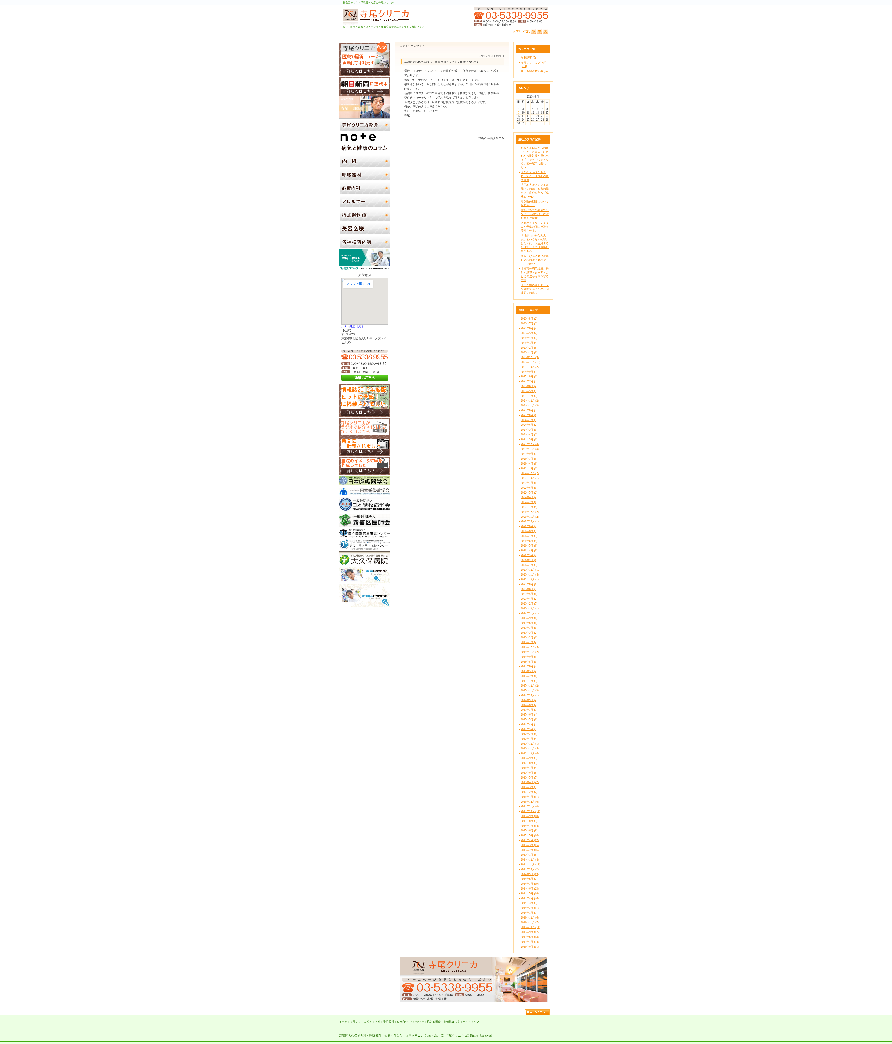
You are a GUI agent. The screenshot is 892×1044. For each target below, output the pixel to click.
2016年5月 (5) (529, 777)
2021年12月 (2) (530, 512)
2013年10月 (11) (530, 927)
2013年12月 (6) (530, 917)
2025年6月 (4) (529, 386)
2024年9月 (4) (529, 410)
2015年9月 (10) (530, 816)
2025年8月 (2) (529, 376)
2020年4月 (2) (529, 598)
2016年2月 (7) (529, 792)
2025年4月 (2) (529, 396)
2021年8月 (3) (529, 531)
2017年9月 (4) (529, 700)
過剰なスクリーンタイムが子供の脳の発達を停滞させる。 (535, 226)
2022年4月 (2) (529, 497)
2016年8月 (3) (529, 763)
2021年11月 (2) (530, 516)
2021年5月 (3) (529, 545)
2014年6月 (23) (530, 888)
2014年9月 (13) (530, 874)
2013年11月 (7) (530, 922)
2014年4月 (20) (530, 898)
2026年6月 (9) (529, 328)
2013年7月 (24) (530, 941)
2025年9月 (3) (529, 371)
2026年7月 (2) (529, 323)
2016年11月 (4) (530, 748)
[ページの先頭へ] (539, 1012)
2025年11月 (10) (530, 362)
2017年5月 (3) (529, 719)
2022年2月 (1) (529, 502)
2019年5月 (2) (529, 632)
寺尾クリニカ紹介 (361, 1021)
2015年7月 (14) (530, 826)
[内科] (364, 166)
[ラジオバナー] (364, 435)
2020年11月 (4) (530, 574)
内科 (377, 1021)
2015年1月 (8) (529, 854)
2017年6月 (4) (529, 714)
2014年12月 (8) (530, 859)
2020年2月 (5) (529, 603)
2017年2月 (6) (529, 734)
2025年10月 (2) (530, 367)
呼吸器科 (388, 1021)
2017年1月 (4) (529, 738)
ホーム (343, 1021)
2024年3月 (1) (529, 439)
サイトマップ (471, 1021)
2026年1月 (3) (529, 352)
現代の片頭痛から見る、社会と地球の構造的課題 (535, 176)
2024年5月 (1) (529, 429)
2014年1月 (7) (529, 912)
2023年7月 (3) (529, 458)
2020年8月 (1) (529, 584)
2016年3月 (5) (529, 787)
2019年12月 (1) (530, 608)
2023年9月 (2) (529, 453)
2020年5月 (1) (529, 594)
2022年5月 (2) (529, 492)
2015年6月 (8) (529, 830)
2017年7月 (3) (529, 709)
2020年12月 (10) (530, 569)
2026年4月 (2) (529, 338)
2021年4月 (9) (529, 550)
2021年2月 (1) (529, 560)
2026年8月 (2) (529, 318)
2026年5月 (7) (529, 333)
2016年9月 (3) (529, 758)
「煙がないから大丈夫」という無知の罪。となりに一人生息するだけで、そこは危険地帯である (535, 243)
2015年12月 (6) (530, 801)
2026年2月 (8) (529, 347)
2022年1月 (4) (529, 507)
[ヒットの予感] (364, 416)
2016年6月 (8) (529, 772)
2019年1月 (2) (529, 642)
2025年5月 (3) (529, 391)
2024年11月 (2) (530, 405)
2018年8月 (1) (529, 661)
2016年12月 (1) (530, 743)
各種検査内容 (451, 1021)
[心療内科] (364, 193)
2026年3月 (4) (529, 342)
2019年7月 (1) (529, 627)
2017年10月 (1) (530, 695)
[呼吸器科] (364, 180)
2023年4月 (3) (529, 463)
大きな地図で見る (352, 326)
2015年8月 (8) (529, 821)
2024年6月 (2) (529, 424)
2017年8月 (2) (529, 705)
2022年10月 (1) (530, 478)
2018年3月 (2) (529, 671)
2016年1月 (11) (530, 797)
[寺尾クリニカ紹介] (364, 130)
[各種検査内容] (364, 247)
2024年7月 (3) (529, 420)
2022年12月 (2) (530, 473)
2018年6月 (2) (529, 666)
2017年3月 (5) (529, 729)
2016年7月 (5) (529, 767)
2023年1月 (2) (529, 468)
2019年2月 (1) (529, 637)
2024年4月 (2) (529, 434)
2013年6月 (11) (530, 946)
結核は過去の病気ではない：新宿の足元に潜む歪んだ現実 (535, 214)
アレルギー (417, 1021)
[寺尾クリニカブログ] (364, 75)
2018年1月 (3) (529, 681)
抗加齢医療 (434, 1021)
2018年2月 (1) (529, 676)
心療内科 (402, 1021)
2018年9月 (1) (529, 656)
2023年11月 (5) (530, 449)
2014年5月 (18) (530, 893)
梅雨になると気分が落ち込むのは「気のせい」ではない (535, 259)
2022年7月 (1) (529, 482)
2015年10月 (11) (530, 811)
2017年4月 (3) (529, 724)
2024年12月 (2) (530, 400)
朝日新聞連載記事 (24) (534, 71)
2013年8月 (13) (530, 937)
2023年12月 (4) (530, 444)
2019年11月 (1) (530, 613)
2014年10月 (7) (530, 869)
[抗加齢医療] (364, 220)
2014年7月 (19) (530, 883)
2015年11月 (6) (530, 806)
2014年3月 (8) (529, 903)
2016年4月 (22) (530, 782)
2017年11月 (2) (530, 690)
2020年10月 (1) (530, 579)
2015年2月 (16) (530, 850)
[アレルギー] (364, 207)
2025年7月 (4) (529, 381)
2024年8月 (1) (529, 415)
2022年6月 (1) (529, 487)
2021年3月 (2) (529, 555)
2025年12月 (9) (530, 357)
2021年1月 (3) (529, 565)
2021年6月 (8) (529, 541)
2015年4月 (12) (530, 840)
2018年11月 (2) (530, 652)
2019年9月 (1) (529, 618)
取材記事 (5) (528, 57)
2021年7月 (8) (529, 536)
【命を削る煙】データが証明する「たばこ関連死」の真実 (535, 289)
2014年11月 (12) (530, 864)
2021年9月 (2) (529, 526)
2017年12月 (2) (530, 685)
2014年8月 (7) (529, 878)
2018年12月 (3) (530, 647)
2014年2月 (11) (530, 908)
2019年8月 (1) (529, 623)
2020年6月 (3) (529, 589)
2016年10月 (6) (530, 753)
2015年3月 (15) (530, 845)
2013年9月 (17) (530, 932)
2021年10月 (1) (530, 521)
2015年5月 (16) (530, 835)
